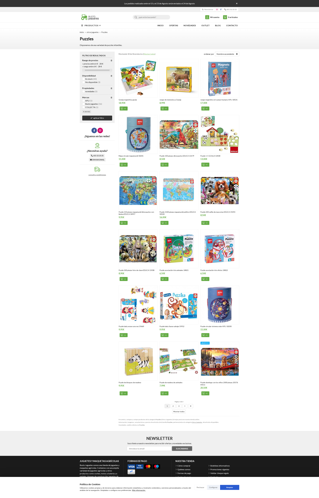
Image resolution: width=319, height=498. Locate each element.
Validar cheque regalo (219, 473)
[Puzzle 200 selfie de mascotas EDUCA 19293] (219, 190)
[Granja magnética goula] (138, 78)
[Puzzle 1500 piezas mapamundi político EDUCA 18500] (179, 190)
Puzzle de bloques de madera (130, 382)
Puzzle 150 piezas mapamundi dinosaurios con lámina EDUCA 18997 (136, 213)
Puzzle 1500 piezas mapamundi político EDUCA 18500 (178, 213)
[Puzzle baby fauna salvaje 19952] (179, 305)
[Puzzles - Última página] (190, 406)
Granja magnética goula (128, 100)
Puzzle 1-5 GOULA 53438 (210, 156)
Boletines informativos (220, 465)
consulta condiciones (97, 175)
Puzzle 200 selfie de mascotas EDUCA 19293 (217, 212)
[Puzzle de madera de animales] (179, 361)
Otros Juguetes (197, 422)
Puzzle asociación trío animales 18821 (174, 270)
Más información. (139, 490)
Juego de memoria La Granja (170, 100)
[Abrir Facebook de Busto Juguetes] (220, 9)
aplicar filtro (98, 118)
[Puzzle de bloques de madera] (138, 361)
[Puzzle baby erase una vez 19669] (138, 305)
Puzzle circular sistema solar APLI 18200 (216, 326)
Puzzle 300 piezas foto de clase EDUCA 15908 (136, 270)
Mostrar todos (149, 54)
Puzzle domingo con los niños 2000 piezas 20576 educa (219, 383)
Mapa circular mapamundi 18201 (131, 156)
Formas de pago (184, 473)
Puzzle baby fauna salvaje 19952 (172, 326)
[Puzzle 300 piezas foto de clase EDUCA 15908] (138, 248)
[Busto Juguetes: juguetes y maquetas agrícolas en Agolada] (90, 17)
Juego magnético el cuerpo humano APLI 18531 (219, 100)
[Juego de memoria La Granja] (179, 78)
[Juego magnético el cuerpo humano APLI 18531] (219, 78)
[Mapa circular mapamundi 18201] (138, 134)
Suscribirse (182, 448)
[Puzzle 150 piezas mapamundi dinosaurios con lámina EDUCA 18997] (138, 190)
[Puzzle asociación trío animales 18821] (179, 248)
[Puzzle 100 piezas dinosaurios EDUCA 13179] (179, 134)
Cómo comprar (183, 465)
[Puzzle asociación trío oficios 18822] (219, 248)
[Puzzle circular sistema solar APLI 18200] (219, 305)
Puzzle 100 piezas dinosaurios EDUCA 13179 (177, 156)
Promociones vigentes (219, 469)
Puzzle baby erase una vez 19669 (131, 326)
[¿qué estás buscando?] (151, 17)
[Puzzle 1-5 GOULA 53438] (219, 134)
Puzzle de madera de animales (171, 382)
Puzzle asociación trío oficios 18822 (214, 270)
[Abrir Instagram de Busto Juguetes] (217, 9)
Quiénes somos (183, 469)
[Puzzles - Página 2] (184, 406)
